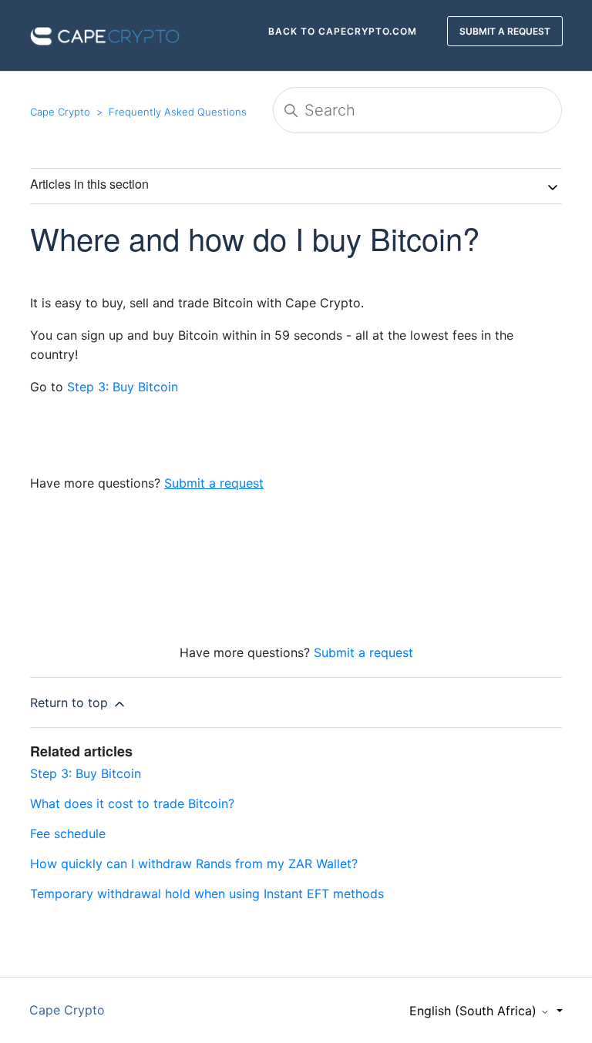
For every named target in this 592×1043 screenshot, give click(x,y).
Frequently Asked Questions (178, 112)
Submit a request (363, 652)
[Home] (104, 34)
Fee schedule (68, 833)
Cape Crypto (60, 112)
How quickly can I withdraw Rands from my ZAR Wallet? (194, 863)
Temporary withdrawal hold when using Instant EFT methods (207, 893)
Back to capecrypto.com (342, 31)
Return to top (71, 702)
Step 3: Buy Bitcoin (124, 386)
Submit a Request (504, 31)
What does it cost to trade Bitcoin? (132, 803)
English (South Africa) (474, 1010)
